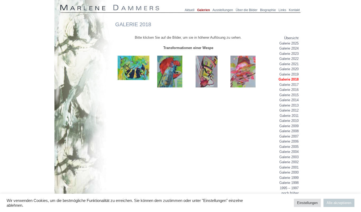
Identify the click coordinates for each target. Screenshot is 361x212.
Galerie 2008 (289, 131)
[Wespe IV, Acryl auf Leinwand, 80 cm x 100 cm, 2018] (243, 90)
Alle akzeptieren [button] (339, 203)
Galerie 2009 (289, 126)
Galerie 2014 (289, 100)
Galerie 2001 (289, 167)
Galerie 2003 (289, 157)
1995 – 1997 (289, 188)
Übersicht (291, 38)
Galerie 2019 (289, 74)
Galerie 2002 (289, 162)
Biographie (268, 10)
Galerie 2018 (289, 79)
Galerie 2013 (289, 105)
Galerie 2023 (289, 54)
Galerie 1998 (289, 183)
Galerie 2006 (289, 141)
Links (282, 10)
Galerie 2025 (289, 43)
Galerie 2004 (289, 152)
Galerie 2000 (289, 172)
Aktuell (190, 10)
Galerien (203, 10)
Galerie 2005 (289, 147)
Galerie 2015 (289, 95)
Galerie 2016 (289, 90)
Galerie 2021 (289, 64)
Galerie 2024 (289, 48)
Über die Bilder (246, 10)
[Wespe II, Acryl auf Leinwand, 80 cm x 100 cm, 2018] (169, 90)
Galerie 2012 (289, 110)
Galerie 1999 (289, 178)
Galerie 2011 (289, 116)
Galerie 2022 (289, 59)
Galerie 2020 (289, 69)
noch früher (290, 193)
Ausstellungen (222, 10)
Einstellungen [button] (307, 203)
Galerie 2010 (289, 121)
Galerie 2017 (289, 85)
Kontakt (294, 10)
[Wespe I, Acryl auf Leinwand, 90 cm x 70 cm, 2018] (133, 82)
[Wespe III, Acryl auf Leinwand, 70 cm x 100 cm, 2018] (206, 90)
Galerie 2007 (289, 136)
